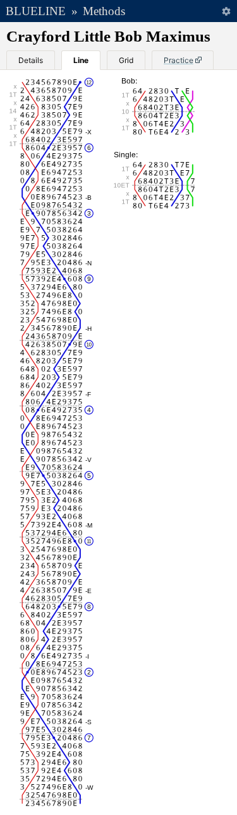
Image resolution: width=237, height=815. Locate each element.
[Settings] (226, 11)
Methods (104, 11)
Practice (178, 60)
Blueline (36, 11)
